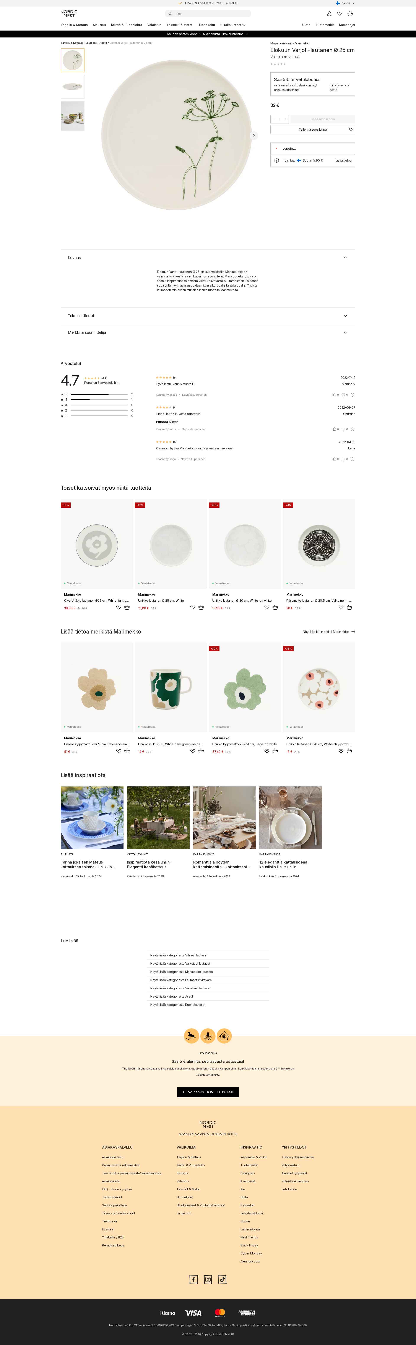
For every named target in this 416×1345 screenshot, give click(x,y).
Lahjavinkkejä (250, 1229)
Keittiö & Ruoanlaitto (126, 25)
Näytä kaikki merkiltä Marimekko (326, 632)
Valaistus (154, 25)
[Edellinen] (99, 135)
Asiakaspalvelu (112, 1157)
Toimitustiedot (112, 1197)
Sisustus (99, 25)
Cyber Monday (251, 1253)
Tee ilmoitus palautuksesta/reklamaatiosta (131, 1173)
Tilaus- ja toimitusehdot (118, 1213)
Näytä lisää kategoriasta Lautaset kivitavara (181, 980)
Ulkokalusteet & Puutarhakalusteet (201, 1205)
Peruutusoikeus (113, 1245)
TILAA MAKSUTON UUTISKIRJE (208, 1092)
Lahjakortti (184, 1213)
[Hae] (170, 13)
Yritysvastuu (290, 1165)
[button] (278, 64)
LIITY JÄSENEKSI (199, 3)
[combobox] (345, 3)
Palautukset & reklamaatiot (121, 1165)
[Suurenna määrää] (286, 119)
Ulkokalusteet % (232, 25)
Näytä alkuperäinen (194, 394)
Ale (242, 1189)
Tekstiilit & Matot (179, 25)
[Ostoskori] (350, 13)
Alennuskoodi (250, 1261)
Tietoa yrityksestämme (298, 1157)
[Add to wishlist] (118, 607)
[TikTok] (222, 1279)
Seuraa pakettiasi (114, 1205)
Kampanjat (347, 25)
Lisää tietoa (343, 160)
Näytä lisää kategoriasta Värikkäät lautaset (180, 988)
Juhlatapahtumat (252, 1213)
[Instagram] (208, 1279)
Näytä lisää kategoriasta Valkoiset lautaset (180, 963)
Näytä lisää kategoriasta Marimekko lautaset (181, 972)
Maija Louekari (280, 43)
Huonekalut (206, 25)
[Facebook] (194, 1279)
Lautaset (91, 42)
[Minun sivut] (329, 13)
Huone (245, 1221)
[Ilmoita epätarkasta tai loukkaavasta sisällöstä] (352, 394)
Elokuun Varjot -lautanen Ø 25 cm (131, 42)
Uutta (306, 25)
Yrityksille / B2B (113, 1237)
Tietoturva (109, 1221)
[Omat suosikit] (340, 13)
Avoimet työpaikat (294, 1173)
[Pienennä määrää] (273, 119)
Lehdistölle (289, 1189)
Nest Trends (249, 1237)
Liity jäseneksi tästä (340, 87)
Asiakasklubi (111, 1181)
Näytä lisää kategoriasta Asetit (171, 996)
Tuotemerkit (325, 25)
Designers (247, 1173)
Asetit (103, 42)
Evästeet (108, 1229)
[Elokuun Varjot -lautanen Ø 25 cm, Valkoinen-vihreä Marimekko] (176, 135)
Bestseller (247, 1205)
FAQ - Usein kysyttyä (117, 1189)
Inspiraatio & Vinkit (253, 1157)
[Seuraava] (254, 135)
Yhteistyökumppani (295, 1181)
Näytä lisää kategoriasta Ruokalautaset (177, 1004)
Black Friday (249, 1245)
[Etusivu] (69, 13)
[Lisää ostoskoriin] (127, 607)
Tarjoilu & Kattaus (74, 25)
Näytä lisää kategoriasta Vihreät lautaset (178, 955)
